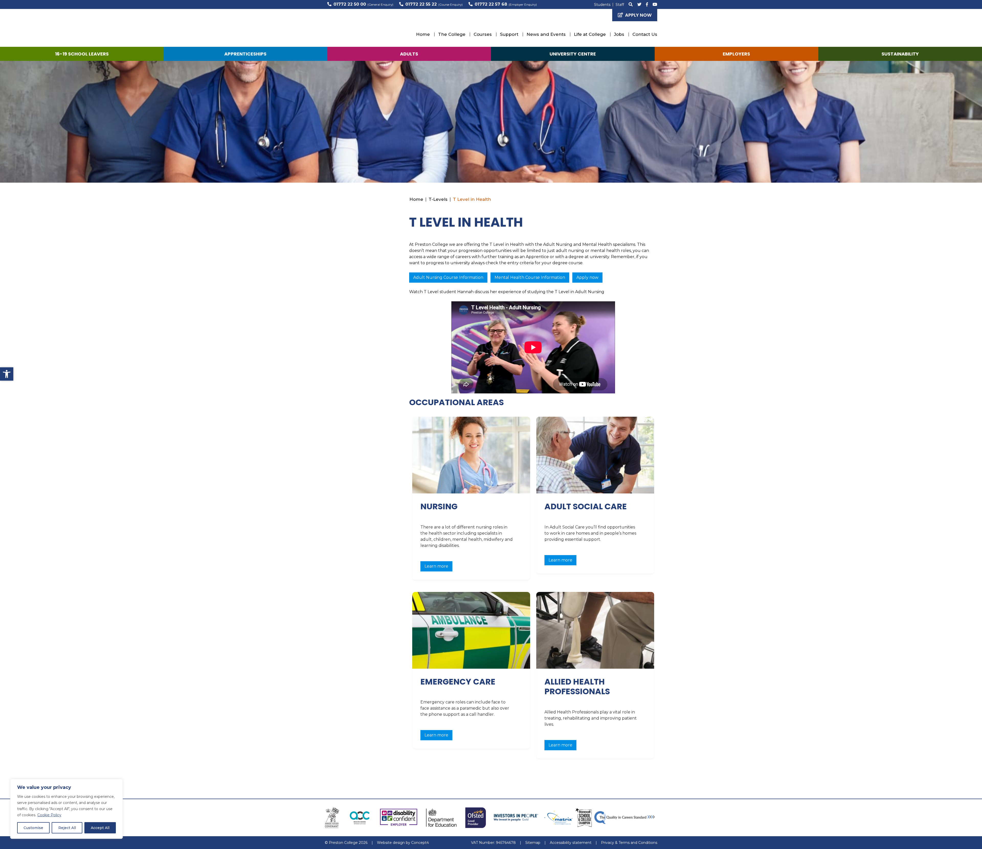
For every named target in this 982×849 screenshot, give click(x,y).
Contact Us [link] (644, 34)
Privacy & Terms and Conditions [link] (629, 842)
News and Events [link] (546, 34)
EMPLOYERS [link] (736, 54)
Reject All (67, 827)
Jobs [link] (619, 34)
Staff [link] (620, 4)
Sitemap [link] (532, 842)
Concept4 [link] (420, 842)
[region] (66, 809)
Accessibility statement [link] (571, 842)
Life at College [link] (590, 34)
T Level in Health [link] (472, 199)
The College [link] (451, 34)
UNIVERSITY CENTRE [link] (573, 54)
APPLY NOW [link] (638, 15)
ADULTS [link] (409, 54)
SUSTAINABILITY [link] (900, 54)
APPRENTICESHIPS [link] (245, 54)
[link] (6, 374)
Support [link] (509, 34)
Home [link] (423, 34)
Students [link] (602, 4)
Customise (33, 827)
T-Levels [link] (438, 199)
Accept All (100, 827)
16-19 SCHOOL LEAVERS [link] (82, 54)
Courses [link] (483, 34)
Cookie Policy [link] (49, 815)
